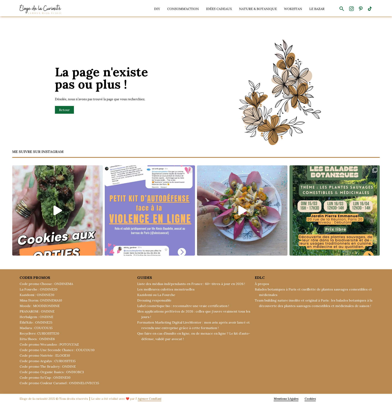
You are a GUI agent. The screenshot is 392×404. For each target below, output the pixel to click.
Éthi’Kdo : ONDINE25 (36, 322)
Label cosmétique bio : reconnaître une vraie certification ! (183, 306)
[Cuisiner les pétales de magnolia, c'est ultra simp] (242, 210)
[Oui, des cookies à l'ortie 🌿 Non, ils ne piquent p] (57, 210)
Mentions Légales (286, 399)
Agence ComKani (149, 399)
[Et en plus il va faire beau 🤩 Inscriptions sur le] (335, 210)
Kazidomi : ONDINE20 (37, 295)
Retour (64, 110)
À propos (262, 284)
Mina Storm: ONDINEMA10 (41, 300)
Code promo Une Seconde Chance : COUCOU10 (57, 350)
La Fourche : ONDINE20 (38, 289)
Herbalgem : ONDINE (36, 317)
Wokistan (293, 9)
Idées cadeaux (219, 9)
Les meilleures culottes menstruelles (166, 289)
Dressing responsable (154, 300)
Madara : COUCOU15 (36, 328)
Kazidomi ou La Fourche (156, 295)
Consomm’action (183, 9)
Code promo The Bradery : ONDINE (48, 366)
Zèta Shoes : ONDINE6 (37, 339)
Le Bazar (316, 9)
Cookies (310, 399)
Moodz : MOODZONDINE (40, 306)
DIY (157, 9)
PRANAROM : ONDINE (37, 311)
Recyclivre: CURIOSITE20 (39, 333)
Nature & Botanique (258, 9)
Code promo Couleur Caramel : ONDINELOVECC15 (59, 383)
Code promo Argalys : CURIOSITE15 (48, 361)
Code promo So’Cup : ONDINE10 (45, 377)
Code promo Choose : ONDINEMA (46, 284)
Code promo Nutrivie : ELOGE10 (45, 355)
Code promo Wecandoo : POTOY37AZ (49, 344)
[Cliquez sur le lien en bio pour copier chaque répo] (150, 210)
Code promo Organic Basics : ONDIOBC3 (52, 372)
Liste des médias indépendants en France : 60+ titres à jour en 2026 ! (191, 284)
